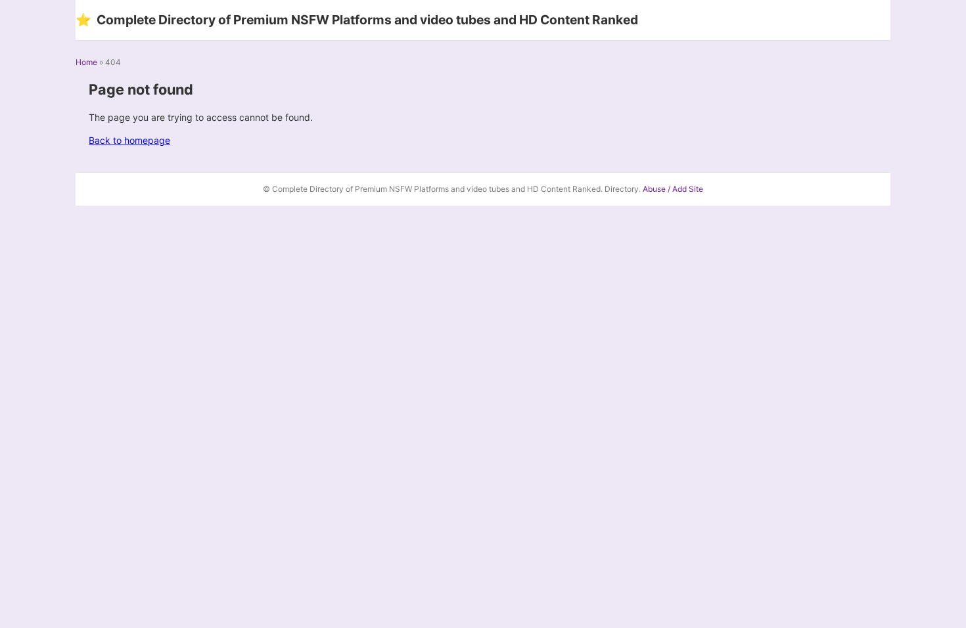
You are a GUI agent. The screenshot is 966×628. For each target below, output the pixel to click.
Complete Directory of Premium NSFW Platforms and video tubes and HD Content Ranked (357, 20)
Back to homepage (129, 140)
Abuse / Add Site (673, 189)
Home (86, 62)
